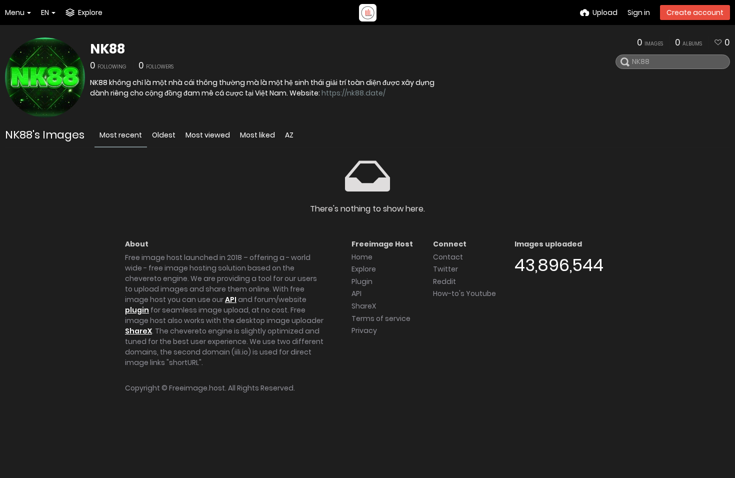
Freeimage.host (197, 388)
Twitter (445, 269)
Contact (448, 257)
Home (362, 257)
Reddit (444, 281)
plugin (137, 310)
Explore (364, 269)
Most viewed (208, 135)
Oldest (164, 135)
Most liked (257, 135)
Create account (695, 13)
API (230, 299)
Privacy (364, 331)
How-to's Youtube (464, 293)
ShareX (138, 331)
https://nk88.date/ (354, 93)
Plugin (362, 281)
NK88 (107, 49)
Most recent (121, 135)
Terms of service (381, 319)
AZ (289, 135)
